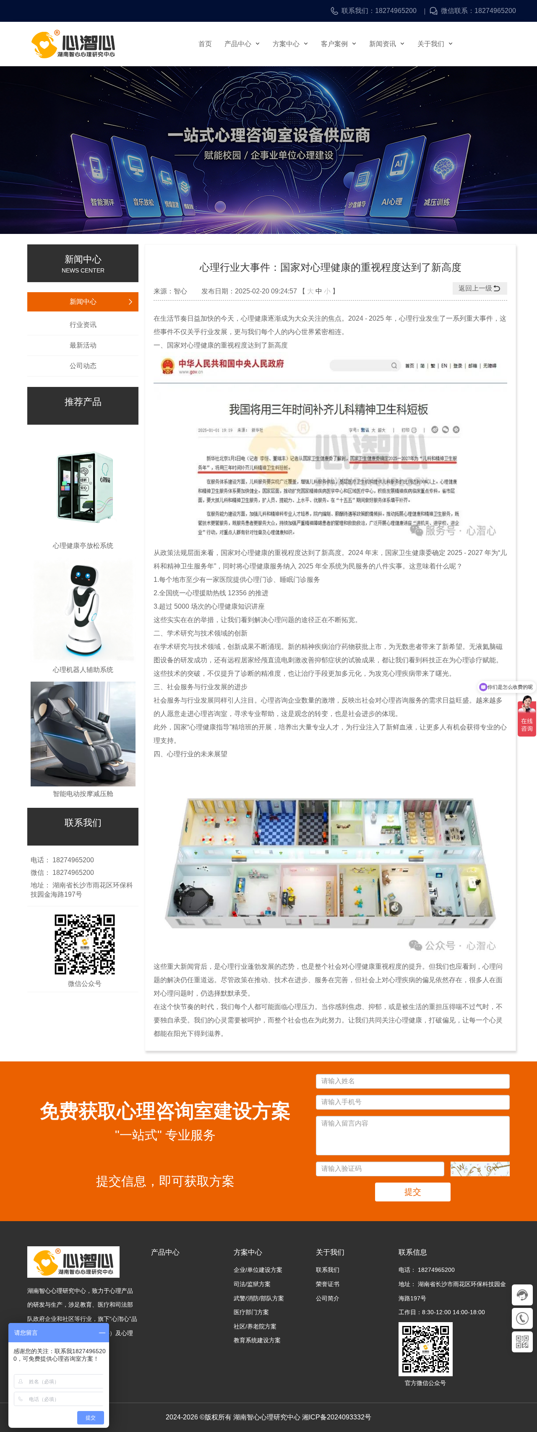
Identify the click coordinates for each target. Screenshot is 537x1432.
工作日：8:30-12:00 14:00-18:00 (442, 1312)
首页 (205, 43)
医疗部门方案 (251, 1312)
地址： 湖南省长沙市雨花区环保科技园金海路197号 (452, 1291)
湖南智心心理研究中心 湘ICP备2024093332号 (302, 1417)
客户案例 (335, 43)
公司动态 (83, 366)
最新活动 (83, 345)
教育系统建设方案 (257, 1340)
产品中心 (238, 43)
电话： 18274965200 (427, 1269)
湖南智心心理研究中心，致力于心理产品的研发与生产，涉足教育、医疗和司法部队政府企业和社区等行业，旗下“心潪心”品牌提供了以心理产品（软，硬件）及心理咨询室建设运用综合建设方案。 (82, 1318)
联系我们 (327, 1269)
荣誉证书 (327, 1284)
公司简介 (327, 1298)
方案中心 (287, 43)
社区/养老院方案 (255, 1326)
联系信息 (413, 1252)
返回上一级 (475, 288)
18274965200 (396, 11)
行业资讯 (83, 325)
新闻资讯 (383, 43)
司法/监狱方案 (252, 1284)
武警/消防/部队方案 (259, 1298)
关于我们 (431, 43)
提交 (412, 1191)
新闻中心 (83, 301)
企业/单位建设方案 (258, 1269)
